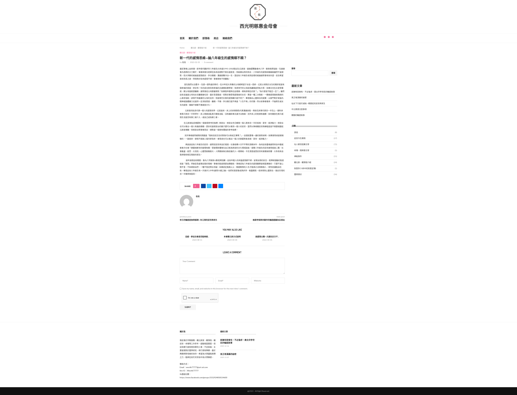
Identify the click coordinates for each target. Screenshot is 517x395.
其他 (315, 132)
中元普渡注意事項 (299, 109)
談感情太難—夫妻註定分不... (267, 236)
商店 (216, 38)
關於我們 (193, 38)
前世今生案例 (315, 138)
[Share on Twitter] (209, 186)
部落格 (206, 38)
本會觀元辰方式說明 (232, 236)
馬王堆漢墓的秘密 (299, 97)
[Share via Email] (220, 186)
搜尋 (293, 68)
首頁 (182, 38)
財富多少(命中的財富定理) (315, 168)
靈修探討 (315, 174)
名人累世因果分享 (315, 144)
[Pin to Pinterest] (215, 186)
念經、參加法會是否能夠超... (197, 236)
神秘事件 (315, 156)
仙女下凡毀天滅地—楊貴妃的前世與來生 (308, 103)
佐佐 (184, 62)
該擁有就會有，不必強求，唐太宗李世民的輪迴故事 (313, 92)
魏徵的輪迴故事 (298, 115)
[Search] (336, 38)
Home (182, 48)
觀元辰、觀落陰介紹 (199, 48)
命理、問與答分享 (315, 150)
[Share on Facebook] (203, 186)
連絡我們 (227, 38)
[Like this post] (197, 186)
